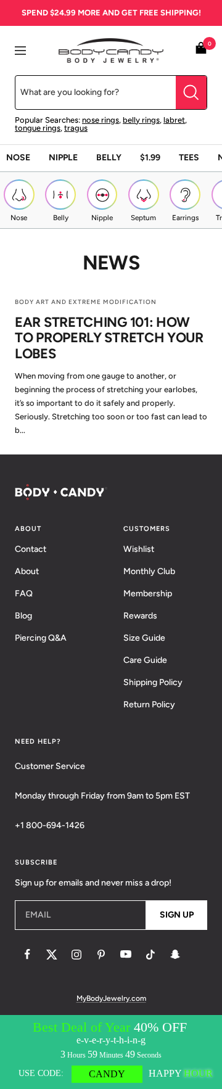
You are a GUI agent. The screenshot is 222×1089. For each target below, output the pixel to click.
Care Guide (145, 660)
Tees (189, 157)
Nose (18, 157)
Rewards (140, 615)
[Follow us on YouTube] (125, 954)
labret (174, 120)
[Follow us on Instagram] (76, 954)
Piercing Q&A (41, 638)
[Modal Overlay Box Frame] (111, 1052)
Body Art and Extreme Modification (86, 302)
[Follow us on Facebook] (27, 954)
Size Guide (144, 638)
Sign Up (177, 915)
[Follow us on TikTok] (150, 954)
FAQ (24, 593)
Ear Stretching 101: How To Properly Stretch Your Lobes (109, 338)
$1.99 (150, 157)
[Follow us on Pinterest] (101, 954)
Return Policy (149, 704)
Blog (23, 615)
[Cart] (201, 50)
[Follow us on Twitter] (51, 954)
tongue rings (37, 128)
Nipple (63, 157)
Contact (30, 549)
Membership (147, 593)
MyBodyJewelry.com (111, 998)
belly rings (141, 120)
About (27, 571)
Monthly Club (149, 571)
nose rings (100, 120)
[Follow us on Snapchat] (175, 954)
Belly (108, 157)
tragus (76, 128)
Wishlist (138, 549)
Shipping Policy (153, 682)
